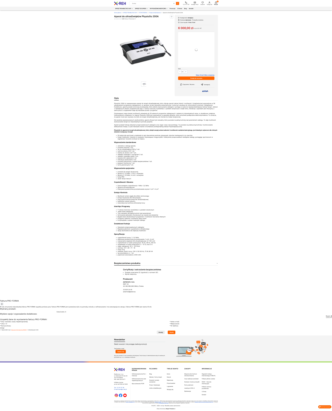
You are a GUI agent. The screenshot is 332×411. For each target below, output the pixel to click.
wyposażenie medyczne (164, 402)
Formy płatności (188, 385)
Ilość (179, 68)
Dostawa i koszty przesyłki (191, 382)
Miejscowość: (174, 324)
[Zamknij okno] (2, 304)
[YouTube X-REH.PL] (125, 396)
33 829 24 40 (127, 289)
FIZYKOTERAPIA (143, 12)
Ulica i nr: (3, 324)
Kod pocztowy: (5, 326)
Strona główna (117, 12)
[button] (177, 3)
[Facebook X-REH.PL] (120, 396)
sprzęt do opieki (158, 401)
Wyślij (172, 332)
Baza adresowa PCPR (138, 383)
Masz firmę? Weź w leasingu (205, 75)
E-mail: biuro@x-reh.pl (120, 389)
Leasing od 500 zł (189, 388)
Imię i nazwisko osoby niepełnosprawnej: (14, 321)
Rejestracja (170, 380)
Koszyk (169, 377)
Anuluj (161, 332)
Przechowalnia (171, 383)
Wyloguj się (170, 389)
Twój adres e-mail (119, 348)
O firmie (204, 391)
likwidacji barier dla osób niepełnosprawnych (204, 401)
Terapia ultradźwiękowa (155, 12)
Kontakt (204, 394)
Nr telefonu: (174, 326)
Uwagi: (2, 328)
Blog (150, 374)
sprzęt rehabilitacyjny (130, 401)
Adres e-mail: (174, 321)
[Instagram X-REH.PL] (116, 396)
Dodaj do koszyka (196, 78)
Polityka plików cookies (208, 378)
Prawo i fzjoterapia (154, 385)
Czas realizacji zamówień (191, 378)
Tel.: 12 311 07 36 (119, 387)
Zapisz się (120, 351)
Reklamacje (187, 391)
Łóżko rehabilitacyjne (155, 388)
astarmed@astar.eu (129, 292)
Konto (168, 374)
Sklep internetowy (165, 408)
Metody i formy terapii (155, 377)
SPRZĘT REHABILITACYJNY (130, 12)
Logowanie (170, 386)
